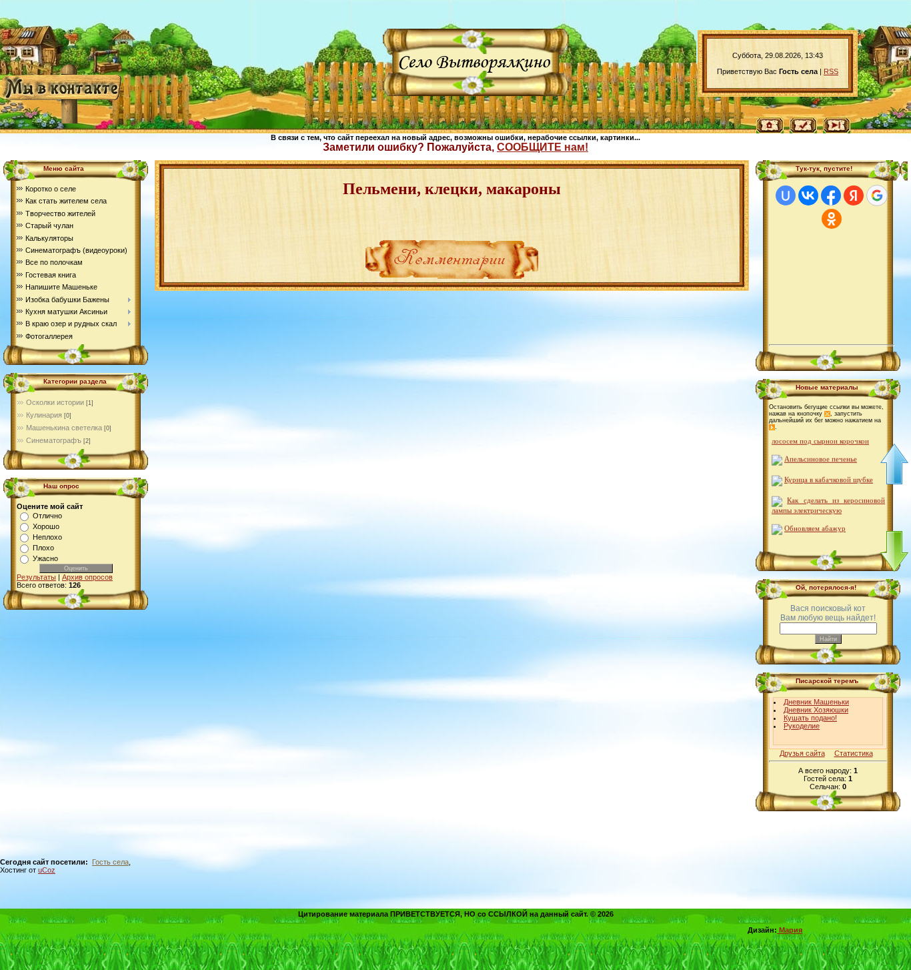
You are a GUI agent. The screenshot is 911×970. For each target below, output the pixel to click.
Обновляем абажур (815, 522)
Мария (789, 930)
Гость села (110, 862)
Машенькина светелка (64, 428)
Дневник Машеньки (816, 702)
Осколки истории (55, 402)
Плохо (43, 548)
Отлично (47, 516)
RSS (831, 71)
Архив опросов (87, 577)
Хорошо (46, 526)
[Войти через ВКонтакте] (808, 195)
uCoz (46, 870)
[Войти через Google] (877, 195)
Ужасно (45, 558)
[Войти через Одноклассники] (832, 219)
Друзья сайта (802, 753)
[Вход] (836, 124)
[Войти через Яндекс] (854, 195)
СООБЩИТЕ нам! (542, 147)
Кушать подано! (810, 718)
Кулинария (44, 415)
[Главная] (770, 124)
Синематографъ (53, 440)
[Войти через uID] (786, 195)
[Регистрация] (803, 124)
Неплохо (47, 537)
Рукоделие (802, 726)
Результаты (36, 577)
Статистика (853, 753)
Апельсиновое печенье (820, 452)
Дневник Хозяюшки (816, 710)
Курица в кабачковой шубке (828, 473)
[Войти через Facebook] (831, 195)
